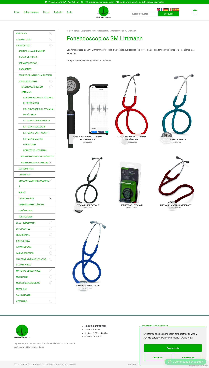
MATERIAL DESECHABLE (28, 271)
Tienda (76, 31)
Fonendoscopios (27, 81)
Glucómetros (26, 168)
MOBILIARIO (22, 277)
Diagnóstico (23, 45)
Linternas (24, 174)
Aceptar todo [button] (173, 348)
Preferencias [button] (188, 357)
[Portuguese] (173, 9)
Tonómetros (25, 210)
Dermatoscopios (27, 63)
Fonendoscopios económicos (37, 156)
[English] (159, 9)
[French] (162, 9)
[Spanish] (177, 9)
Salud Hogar (23, 295)
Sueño (21, 192)
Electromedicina (25, 223)
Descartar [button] (157, 357)
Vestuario (21, 301)
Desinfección (23, 39)
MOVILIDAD (21, 289)
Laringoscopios (25, 253)
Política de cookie (170, 338)
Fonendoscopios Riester (34, 162)
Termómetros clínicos (31, 204)
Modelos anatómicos (28, 283)
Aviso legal (187, 338)
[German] (166, 9)
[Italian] (170, 9)
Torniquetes (25, 216)
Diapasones (24, 69)
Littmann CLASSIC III (34, 126)
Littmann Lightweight (35, 133)
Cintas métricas (27, 57)
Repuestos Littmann (34, 150)
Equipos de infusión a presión (35, 75)
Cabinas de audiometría (31, 51)
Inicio (69, 31)
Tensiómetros (26, 198)
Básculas (21, 33)
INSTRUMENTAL (24, 247)
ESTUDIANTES (23, 229)
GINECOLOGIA (23, 241)
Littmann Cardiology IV (36, 120)
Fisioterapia (23, 235)
